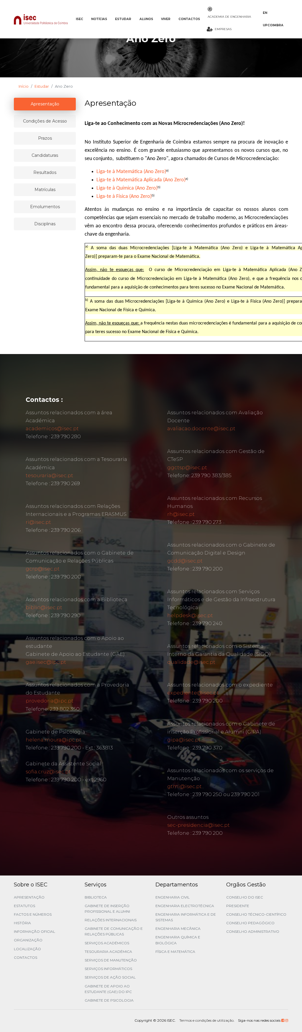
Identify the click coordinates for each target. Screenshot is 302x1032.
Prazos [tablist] (45, 138)
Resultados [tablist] (44, 172)
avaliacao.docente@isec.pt (201, 428)
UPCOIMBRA (273, 25)
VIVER (165, 19)
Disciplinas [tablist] (44, 223)
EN (265, 13)
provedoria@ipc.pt (49, 701)
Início (24, 86)
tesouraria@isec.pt (49, 475)
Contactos (25, 957)
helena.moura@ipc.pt (53, 740)
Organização (28, 940)
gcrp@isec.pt (43, 569)
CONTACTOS (189, 19)
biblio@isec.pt (44, 607)
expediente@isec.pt (193, 693)
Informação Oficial (34, 931)
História (22, 923)
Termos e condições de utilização (206, 1020)
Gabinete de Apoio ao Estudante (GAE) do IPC (108, 989)
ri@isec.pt (38, 522)
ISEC (79, 19)
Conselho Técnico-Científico (256, 914)
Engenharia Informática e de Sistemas (185, 917)
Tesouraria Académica (108, 951)
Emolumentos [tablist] (45, 206)
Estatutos (24, 906)
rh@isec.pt (181, 514)
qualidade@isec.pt (191, 662)
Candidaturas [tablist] (45, 155)
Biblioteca (96, 897)
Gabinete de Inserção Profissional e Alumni (107, 909)
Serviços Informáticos (108, 968)
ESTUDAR (123, 19)
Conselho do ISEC (244, 897)
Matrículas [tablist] (45, 189)
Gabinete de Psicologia (109, 1000)
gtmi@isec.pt (184, 786)
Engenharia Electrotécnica (184, 906)
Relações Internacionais (111, 920)
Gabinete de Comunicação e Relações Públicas (114, 931)
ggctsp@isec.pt (187, 467)
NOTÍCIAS (99, 19)
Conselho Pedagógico (250, 923)
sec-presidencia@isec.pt (198, 825)
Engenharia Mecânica (178, 928)
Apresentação (29, 897)
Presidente (237, 906)
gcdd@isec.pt (185, 561)
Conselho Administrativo (252, 931)
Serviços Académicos (107, 943)
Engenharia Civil (172, 897)
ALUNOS (146, 19)
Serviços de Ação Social (110, 977)
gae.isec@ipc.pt (46, 662)
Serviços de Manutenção (111, 960)
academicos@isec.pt (52, 428)
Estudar (42, 86)
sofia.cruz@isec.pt (48, 772)
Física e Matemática (175, 951)
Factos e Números (33, 914)
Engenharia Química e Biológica (177, 940)
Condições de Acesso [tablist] (45, 121)
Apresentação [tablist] (45, 104)
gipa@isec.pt (184, 740)
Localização (27, 949)
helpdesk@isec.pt (190, 615)
